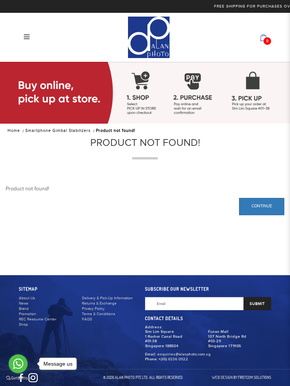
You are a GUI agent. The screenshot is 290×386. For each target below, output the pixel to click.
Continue (261, 206)
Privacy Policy (93, 308)
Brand (24, 308)
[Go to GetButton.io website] (18, 378)
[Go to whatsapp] (18, 363)
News (23, 303)
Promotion (27, 314)
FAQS (87, 319)
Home (14, 130)
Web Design (222, 377)
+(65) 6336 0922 (173, 359)
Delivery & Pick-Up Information (107, 298)
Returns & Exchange (99, 303)
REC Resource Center (37, 319)
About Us (27, 298)
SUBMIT (257, 304)
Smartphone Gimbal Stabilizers (58, 130)
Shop (23, 324)
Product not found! (116, 130)
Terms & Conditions (98, 314)
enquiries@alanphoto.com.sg (184, 354)
